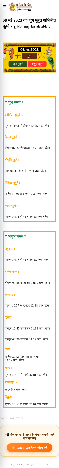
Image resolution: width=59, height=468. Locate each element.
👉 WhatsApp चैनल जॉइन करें (29, 447)
